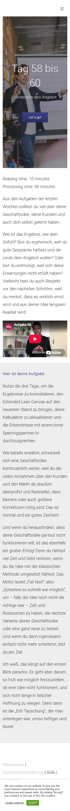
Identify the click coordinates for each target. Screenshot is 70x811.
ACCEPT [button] (33, 802)
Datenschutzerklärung (23, 772)
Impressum (13, 764)
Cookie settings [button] (14, 803)
